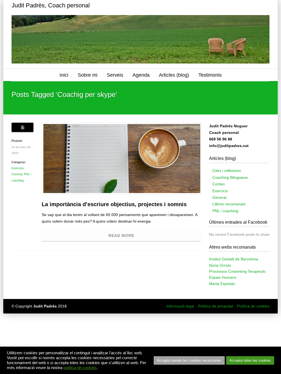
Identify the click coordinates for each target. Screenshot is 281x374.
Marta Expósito (222, 283)
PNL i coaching (225, 211)
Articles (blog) (174, 75)
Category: (19, 162)
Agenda (141, 75)
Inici (64, 75)
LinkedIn (253, 5)
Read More (121, 235)
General (17, 174)
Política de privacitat (215, 306)
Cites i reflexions (226, 170)
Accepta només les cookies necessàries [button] (189, 360)
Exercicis (18, 168)
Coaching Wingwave (230, 177)
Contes (218, 184)
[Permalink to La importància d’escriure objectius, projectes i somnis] (122, 158)
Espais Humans (222, 277)
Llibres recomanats (229, 204)
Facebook (231, 5)
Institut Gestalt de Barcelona (233, 259)
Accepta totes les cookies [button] (250, 360)
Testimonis (210, 75)
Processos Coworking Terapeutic (237, 271)
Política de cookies (253, 306)
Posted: (17, 140)
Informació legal (180, 306)
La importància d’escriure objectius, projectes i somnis (114, 204)
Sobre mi (87, 75)
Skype (242, 5)
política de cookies (80, 368)
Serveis (115, 75)
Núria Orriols (220, 265)
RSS (263, 5)
